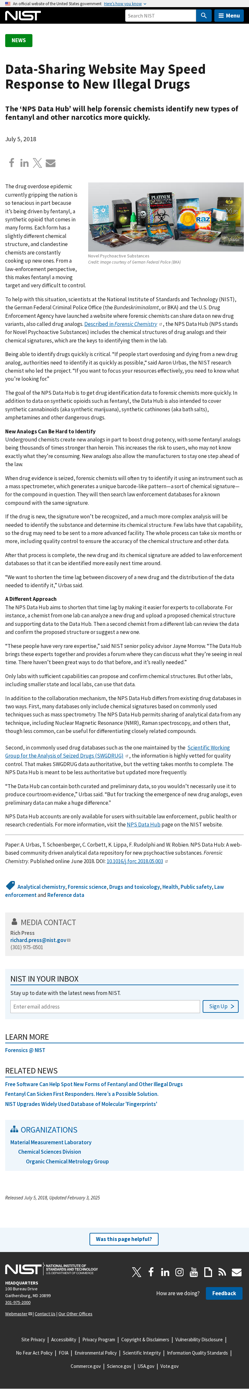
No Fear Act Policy (34, 1353)
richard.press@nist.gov (38, 940)
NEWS (19, 40)
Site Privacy (33, 1339)
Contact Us (45, 1314)
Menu (233, 15)
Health (170, 886)
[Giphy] (208, 1272)
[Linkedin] (24, 162)
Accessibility (63, 1339)
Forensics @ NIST (25, 1050)
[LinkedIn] (165, 1272)
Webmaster (16, 1314)
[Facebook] (11, 162)
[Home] (23, 15)
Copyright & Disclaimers (145, 1339)
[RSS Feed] (222, 1272)
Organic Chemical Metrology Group (67, 1161)
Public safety (196, 886)
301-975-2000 (17, 1302)
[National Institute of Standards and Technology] (51, 1268)
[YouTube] (194, 1272)
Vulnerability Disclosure (199, 1339)
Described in (120, 324)
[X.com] (37, 162)
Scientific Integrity (142, 1353)
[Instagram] (179, 1272)
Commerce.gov (86, 1366)
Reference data (65, 895)
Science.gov (119, 1366)
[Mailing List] (237, 1272)
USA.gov (145, 1366)
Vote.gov (169, 1366)
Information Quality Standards (197, 1353)
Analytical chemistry (41, 886)
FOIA (63, 1353)
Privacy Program (98, 1339)
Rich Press (22, 932)
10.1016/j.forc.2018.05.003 (135, 861)
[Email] (50, 162)
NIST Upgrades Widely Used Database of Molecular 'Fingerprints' (81, 1104)
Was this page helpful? (124, 1239)
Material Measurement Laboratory (50, 1142)
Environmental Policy (96, 1353)
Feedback (224, 1293)
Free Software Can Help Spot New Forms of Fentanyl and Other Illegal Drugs (94, 1084)
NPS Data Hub (143, 824)
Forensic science (87, 886)
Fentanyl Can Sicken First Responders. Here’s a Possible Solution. (82, 1094)
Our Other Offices (75, 1314)
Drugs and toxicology (134, 886)
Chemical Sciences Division (49, 1151)
